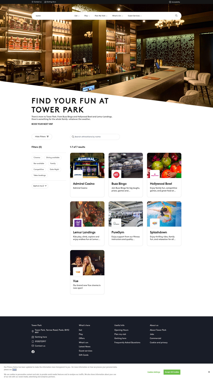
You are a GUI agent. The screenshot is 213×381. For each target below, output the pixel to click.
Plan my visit (120, 334)
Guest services (85, 351)
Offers (82, 338)
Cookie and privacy (159, 343)
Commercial (155, 338)
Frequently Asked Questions (127, 343)
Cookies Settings (154, 372)
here (14, 369)
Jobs (152, 334)
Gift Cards (83, 355)
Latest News (84, 347)
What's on (83, 343)
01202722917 (40, 342)
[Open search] (176, 15)
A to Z (38, 186)
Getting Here (51, 2)
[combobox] (95, 137)
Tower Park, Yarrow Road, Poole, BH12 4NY (52, 331)
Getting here (41, 337)
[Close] (209, 372)
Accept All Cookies (172, 372)
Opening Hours (121, 330)
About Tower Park (158, 330)
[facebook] (33, 351)
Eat (80, 330)
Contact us (37, 2)
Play (81, 334)
